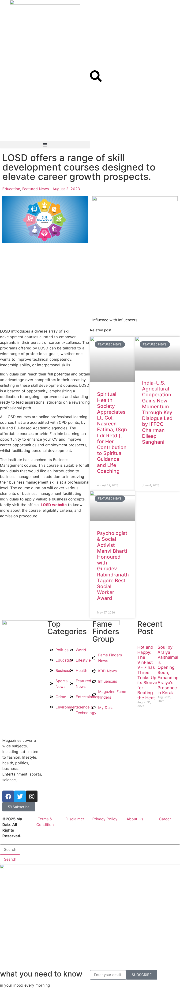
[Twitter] (20, 796)
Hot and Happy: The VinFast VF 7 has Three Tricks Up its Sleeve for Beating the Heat (147, 672)
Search (10, 859)
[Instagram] (32, 796)
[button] (45, 144)
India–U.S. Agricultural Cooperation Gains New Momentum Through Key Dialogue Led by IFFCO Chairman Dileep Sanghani (157, 412)
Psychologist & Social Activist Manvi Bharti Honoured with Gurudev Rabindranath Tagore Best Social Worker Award (113, 565)
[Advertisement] (45, 105)
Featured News (35, 188)
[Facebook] (8, 796)
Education (11, 188)
